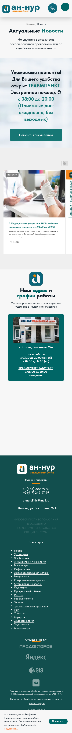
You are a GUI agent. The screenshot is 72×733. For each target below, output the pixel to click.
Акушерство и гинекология (30, 561)
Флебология (21, 558)
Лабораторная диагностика (31, 572)
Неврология (21, 576)
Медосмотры (22, 628)
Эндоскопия (21, 624)
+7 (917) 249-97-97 (36, 492)
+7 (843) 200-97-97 (36, 489)
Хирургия (19, 617)
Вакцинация (21, 565)
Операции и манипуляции (29, 580)
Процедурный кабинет (27, 591)
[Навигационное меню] (65, 7)
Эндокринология (24, 620)
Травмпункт (21, 554)
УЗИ (16, 609)
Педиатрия (20, 587)
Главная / (31, 24)
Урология (19, 613)
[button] (52, 8)
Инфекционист (23, 569)
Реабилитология (24, 598)
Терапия (19, 602)
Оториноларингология (28, 583)
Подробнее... (11, 728)
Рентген (18, 595)
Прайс (18, 550)
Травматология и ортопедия (31, 606)
